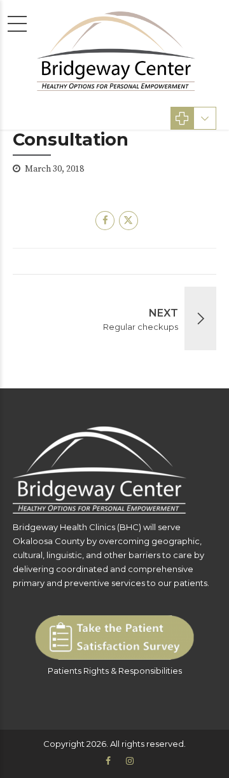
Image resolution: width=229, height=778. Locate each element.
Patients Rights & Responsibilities (115, 670)
